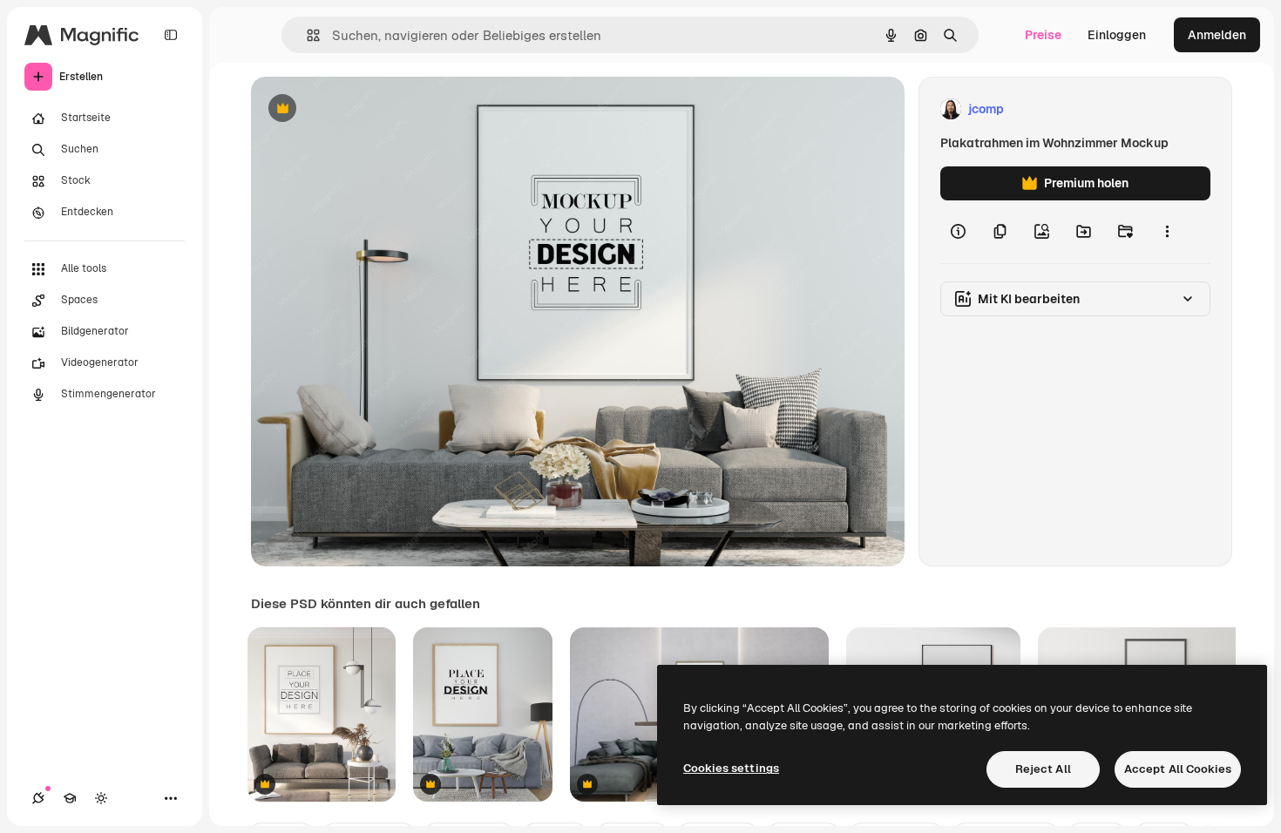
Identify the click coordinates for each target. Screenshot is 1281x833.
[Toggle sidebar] (171, 35)
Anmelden (1217, 35)
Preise (1043, 35)
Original (362, 109)
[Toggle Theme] (101, 798)
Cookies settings (731, 768)
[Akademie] (70, 798)
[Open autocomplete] (306, 35)
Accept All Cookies (1177, 769)
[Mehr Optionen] (1166, 231)
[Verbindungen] (38, 798)
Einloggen (1117, 35)
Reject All (1043, 769)
